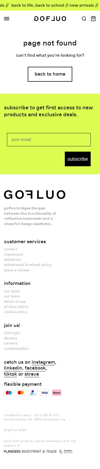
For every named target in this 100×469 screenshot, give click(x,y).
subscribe (77, 159)
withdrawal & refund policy (27, 265)
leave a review (17, 270)
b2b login (12, 333)
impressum (13, 254)
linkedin (13, 368)
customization (16, 348)
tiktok (10, 374)
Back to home (50, 74)
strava (32, 374)
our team (12, 296)
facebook (35, 368)
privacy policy (16, 306)
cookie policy (15, 312)
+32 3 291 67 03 (45, 415)
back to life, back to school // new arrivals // (53, 5)
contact (10, 249)
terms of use (15, 301)
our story (12, 291)
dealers (10, 338)
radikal (39, 441)
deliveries (12, 259)
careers (11, 343)
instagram (43, 362)
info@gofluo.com (17, 415)
